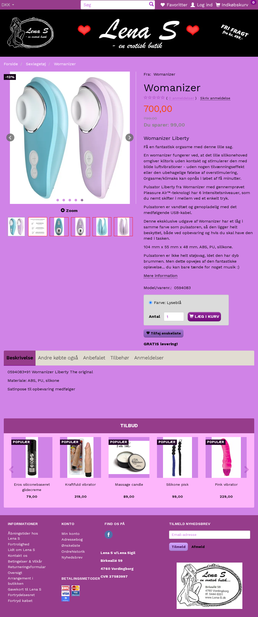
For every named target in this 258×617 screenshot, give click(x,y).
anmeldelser (181, 98)
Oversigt (15, 573)
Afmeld (198, 547)
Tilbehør (119, 358)
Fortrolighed (18, 544)
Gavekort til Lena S (24, 589)
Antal (155, 316)
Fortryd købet (20, 601)
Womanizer (164, 74)
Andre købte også (58, 358)
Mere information (160, 275)
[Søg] (151, 5)
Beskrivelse (19, 358)
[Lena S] (129, 31)
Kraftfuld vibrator (80, 484)
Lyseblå (167, 302)
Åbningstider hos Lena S (23, 536)
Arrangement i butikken (20, 580)
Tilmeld (178, 547)
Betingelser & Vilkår (25, 561)
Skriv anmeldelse (215, 98)
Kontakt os (17, 555)
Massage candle (129, 484)
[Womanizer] (70, 138)
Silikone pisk (177, 484)
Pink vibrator (226, 484)
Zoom (72, 210)
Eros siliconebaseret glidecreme (32, 487)
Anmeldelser (149, 358)
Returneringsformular (27, 567)
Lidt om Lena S (21, 550)
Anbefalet (94, 358)
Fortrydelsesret (21, 595)
